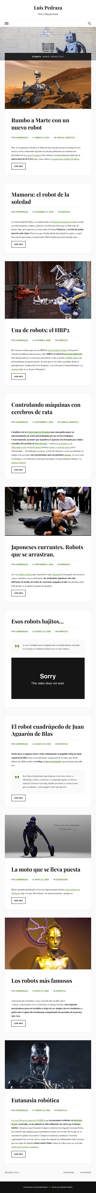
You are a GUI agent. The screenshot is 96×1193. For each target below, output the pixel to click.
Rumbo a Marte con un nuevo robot (40, 123)
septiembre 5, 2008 (44, 564)
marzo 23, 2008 (42, 1110)
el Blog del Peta (25, 574)
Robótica (70, 138)
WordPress (42, 1187)
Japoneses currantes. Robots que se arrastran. (47, 550)
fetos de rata (41, 443)
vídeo (51, 447)
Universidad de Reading (38, 432)
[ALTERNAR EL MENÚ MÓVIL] (6, 23)
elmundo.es (64, 443)
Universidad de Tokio (57, 350)
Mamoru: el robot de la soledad (40, 198)
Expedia (56, 574)
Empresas (65, 564)
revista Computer (33, 155)
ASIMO (68, 357)
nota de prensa (64, 447)
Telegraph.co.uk (18, 447)
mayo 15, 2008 (42, 991)
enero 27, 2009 (42, 138)
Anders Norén (65, 1187)
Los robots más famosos (41, 980)
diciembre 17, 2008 (44, 212)
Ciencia (60, 138)
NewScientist (35, 447)
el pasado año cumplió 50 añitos (64, 158)
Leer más (18, 166)
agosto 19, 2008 (43, 631)
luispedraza (22, 138)
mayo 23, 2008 (42, 880)
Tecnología (62, 880)
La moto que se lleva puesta (45, 869)
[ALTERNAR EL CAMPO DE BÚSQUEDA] (89, 23)
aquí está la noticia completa (25, 1146)
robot (38, 1000)
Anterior (68, 1172)
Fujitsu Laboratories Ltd (63, 221)
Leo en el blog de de (28, 1120)
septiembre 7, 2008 (44, 422)
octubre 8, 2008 (43, 340)
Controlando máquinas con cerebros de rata (45, 408)
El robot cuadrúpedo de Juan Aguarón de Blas (47, 730)
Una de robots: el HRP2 (40, 330)
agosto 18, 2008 (43, 744)
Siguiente (85, 1172)
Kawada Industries (73, 353)
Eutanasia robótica (35, 1100)
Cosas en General (52, 761)
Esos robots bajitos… (37, 621)
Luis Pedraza (48, 7)
